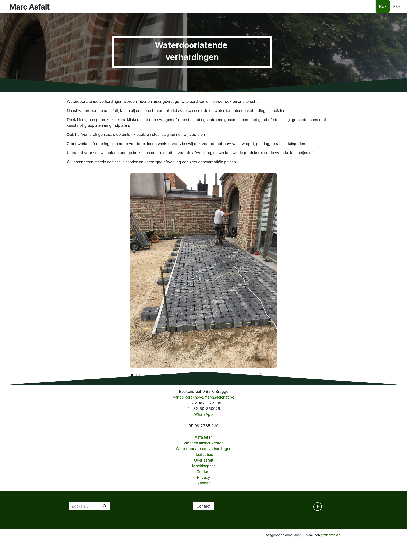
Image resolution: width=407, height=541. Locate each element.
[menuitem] (383, 6)
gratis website (330, 535)
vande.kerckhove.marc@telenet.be (203, 397)
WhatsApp (203, 414)
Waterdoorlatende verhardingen (203, 448)
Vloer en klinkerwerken (203, 443)
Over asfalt (203, 460)
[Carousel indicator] (132, 375)
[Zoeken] (104, 506)
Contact (203, 471)
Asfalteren (204, 437)
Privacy (203, 477)
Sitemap (204, 483)
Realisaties (203, 454)
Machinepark (203, 466)
